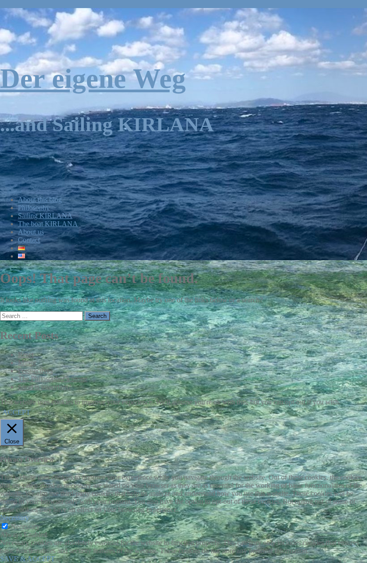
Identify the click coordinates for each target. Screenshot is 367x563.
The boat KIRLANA (48, 224)
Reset (26, 354)
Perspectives (35, 370)
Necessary (25, 526)
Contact (29, 240)
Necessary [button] (14, 517)
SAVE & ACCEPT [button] (27, 559)
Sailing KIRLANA (45, 215)
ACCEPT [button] (16, 412)
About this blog (40, 199)
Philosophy (34, 207)
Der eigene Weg (93, 78)
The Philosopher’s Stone (52, 378)
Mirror (27, 362)
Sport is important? (44, 387)
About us (31, 232)
